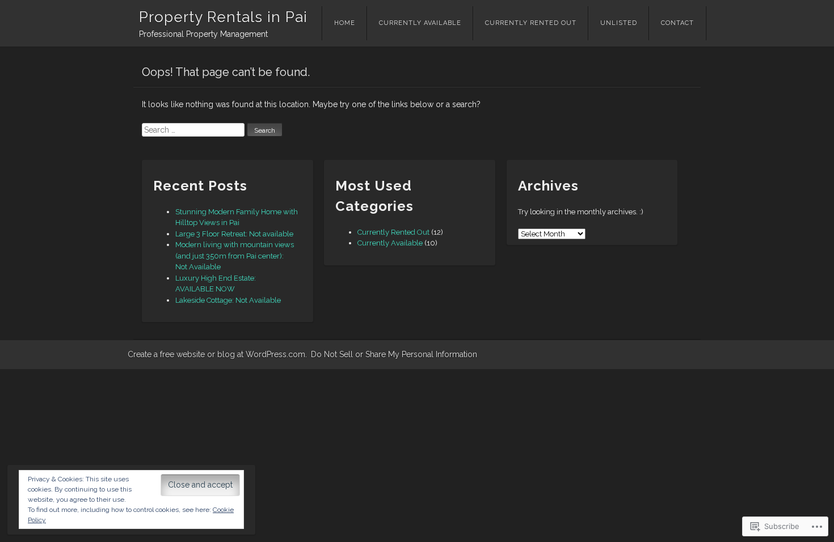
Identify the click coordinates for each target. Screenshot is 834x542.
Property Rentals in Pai (223, 17)
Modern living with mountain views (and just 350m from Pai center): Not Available (234, 255)
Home (344, 23)
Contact (677, 23)
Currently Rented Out (530, 23)
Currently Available (420, 23)
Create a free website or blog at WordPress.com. (217, 354)
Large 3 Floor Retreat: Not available (234, 234)
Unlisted (618, 23)
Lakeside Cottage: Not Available (228, 300)
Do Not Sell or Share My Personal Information (394, 354)
